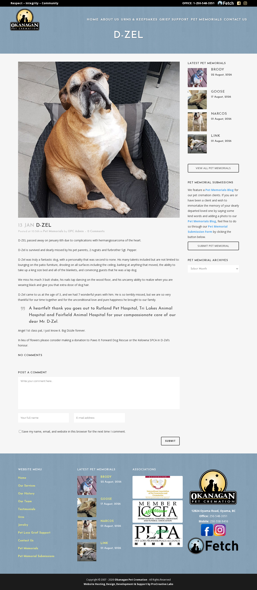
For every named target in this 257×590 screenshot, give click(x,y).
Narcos (219, 113)
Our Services (26, 485)
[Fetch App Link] (225, 5)
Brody (217, 69)
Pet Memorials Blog (219, 190)
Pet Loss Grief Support (34, 532)
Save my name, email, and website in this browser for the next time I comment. (73, 431)
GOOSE (218, 91)
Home (22, 478)
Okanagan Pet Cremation (131, 579)
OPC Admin (76, 231)
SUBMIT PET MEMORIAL (213, 246)
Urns (21, 517)
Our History (26, 493)
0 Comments (96, 231)
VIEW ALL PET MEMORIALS (213, 168)
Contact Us (26, 540)
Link (215, 136)
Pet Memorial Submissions (36, 556)
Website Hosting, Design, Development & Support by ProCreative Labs (128, 584)
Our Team (25, 501)
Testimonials (26, 509)
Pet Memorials (53, 231)
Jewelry (23, 525)
